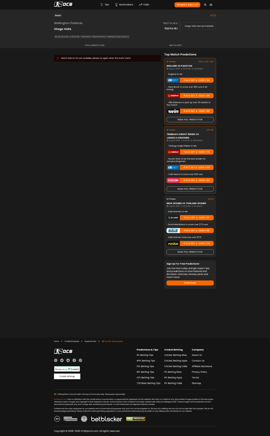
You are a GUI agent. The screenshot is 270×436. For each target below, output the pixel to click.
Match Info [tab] (175, 45)
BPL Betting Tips (145, 372)
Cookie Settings (67, 376)
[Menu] (211, 5)
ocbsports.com (60, 399)
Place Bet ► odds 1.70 (197, 151)
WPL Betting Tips (146, 360)
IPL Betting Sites (173, 372)
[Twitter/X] (62, 361)
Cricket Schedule (72, 341)
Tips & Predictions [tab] (94, 45)
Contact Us (198, 360)
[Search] (205, 5)
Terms (195, 377)
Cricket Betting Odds (175, 366)
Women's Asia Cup (187, 4)
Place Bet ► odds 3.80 (197, 167)
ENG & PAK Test (206, 61)
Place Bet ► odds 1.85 (197, 95)
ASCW (211, 199)
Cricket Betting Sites (175, 355)
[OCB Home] (63, 4)
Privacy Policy (199, 372)
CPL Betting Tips (145, 377)
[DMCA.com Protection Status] (135, 419)
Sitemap (196, 383)
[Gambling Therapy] (71, 419)
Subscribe (190, 283)
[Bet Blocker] (107, 419)
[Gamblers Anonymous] (84, 419)
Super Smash (90, 341)
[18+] (57, 419)
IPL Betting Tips (145, 355)
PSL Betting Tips (145, 366)
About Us (197, 355)
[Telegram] (68, 361)
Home (56, 341)
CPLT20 (210, 130)
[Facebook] (74, 361)
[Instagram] (80, 361)
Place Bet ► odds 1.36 (197, 80)
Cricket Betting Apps (175, 360)
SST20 (213, 15)
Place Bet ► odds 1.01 (196, 217)
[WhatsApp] (55, 361)
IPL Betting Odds (173, 383)
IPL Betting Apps (173, 377)
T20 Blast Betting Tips (148, 383)
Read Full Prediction (190, 119)
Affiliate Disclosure (202, 366)
